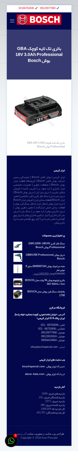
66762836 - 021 (49, 325)
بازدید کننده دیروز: (55, 405)
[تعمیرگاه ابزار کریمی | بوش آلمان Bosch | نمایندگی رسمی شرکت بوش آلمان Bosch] (39, 21)
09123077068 (47, 8)
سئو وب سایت (35, 433)
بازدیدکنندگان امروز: (54, 397)
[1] (11, 443)
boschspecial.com (33, 366)
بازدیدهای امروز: (56, 393)
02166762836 (26, 8)
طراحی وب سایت (54, 433)
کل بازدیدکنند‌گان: (55, 412)
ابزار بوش (51, 366)
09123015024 (49, 336)
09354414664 (49, 340)
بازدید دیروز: (58, 401)
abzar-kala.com (34, 374)
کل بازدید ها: (58, 408)
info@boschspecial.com (44, 347)
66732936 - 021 (47, 328)
